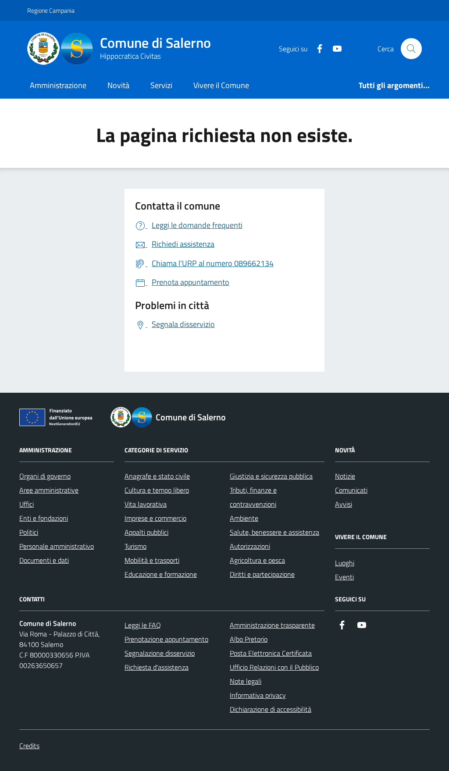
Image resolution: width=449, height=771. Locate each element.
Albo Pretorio (248, 639)
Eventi (344, 577)
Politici (28, 532)
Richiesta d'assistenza (157, 667)
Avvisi (343, 504)
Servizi (161, 85)
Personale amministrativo (56, 546)
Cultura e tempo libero (157, 490)
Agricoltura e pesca (257, 560)
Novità (118, 85)
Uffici (26, 504)
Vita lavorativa (146, 504)
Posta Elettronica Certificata (271, 653)
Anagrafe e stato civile (157, 476)
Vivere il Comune (221, 85)
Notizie (345, 476)
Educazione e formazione (161, 574)
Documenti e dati (44, 560)
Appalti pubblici (146, 532)
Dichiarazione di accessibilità (270, 709)
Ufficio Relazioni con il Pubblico (274, 667)
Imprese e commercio (155, 518)
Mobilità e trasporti (152, 560)
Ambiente (244, 518)
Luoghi (344, 563)
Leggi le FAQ (143, 625)
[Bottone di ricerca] (411, 48)
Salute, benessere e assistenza (274, 532)
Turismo (135, 546)
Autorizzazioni (250, 546)
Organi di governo (45, 476)
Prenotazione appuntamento (166, 639)
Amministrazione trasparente (272, 625)
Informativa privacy (258, 695)
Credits (29, 745)
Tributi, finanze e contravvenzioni (253, 497)
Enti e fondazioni (43, 518)
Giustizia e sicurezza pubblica (271, 476)
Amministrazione (58, 85)
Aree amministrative (48, 490)
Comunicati (351, 490)
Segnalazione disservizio (160, 653)
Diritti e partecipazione (262, 574)
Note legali (245, 681)
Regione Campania (51, 10)
